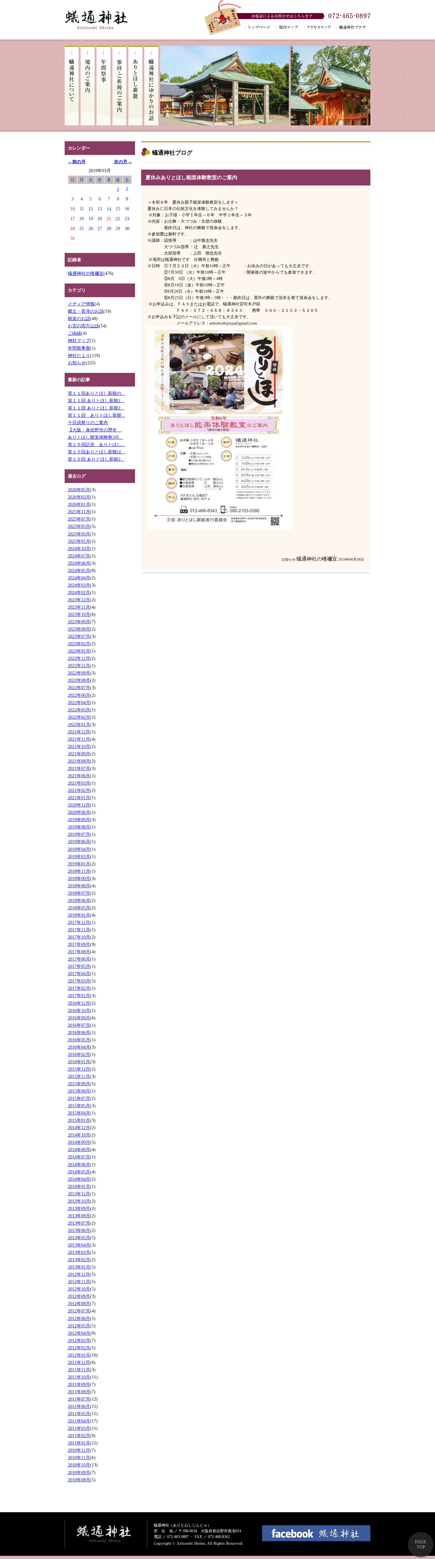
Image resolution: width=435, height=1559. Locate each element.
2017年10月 (79, 937)
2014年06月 (79, 1164)
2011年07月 (79, 1399)
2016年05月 (79, 1039)
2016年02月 (79, 1054)
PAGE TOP (420, 1544)
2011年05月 (79, 1413)
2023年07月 (79, 636)
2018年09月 (79, 878)
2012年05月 (79, 1325)
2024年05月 (79, 570)
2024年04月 (79, 577)
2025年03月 (79, 533)
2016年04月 (79, 1047)
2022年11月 (79, 665)
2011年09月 (79, 1384)
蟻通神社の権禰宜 (85, 273)
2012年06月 (79, 1318)
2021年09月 (79, 753)
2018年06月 (79, 900)
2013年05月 (79, 1237)
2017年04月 (79, 973)
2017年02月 (79, 988)
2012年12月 (79, 1274)
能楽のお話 (79, 318)
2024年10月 (79, 548)
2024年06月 (79, 563)
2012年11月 (79, 1281)
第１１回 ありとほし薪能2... (96, 400)
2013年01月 (79, 1266)
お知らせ (77, 362)
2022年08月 (79, 680)
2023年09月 (79, 621)
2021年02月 (79, 790)
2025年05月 (79, 526)
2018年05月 (79, 907)
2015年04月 (79, 1112)
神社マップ (79, 340)
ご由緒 (74, 333)
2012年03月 (79, 1340)
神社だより (79, 355)
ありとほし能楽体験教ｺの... (95, 437)
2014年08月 (79, 1149)
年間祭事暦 (79, 348)
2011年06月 (79, 1406)
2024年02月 (79, 592)
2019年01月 (79, 863)
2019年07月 (79, 834)
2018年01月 (79, 915)
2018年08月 (79, 885)
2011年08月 (79, 1391)
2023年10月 (79, 614)
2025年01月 (79, 541)
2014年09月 (79, 1142)
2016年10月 (79, 1010)
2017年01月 (79, 995)
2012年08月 (79, 1303)
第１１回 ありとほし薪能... (96, 415)
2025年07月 (79, 518)
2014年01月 (79, 1186)
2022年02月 (79, 717)
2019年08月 (79, 826)
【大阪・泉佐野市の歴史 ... (95, 429)
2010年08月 (79, 1479)
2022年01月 (79, 724)
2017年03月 (79, 980)
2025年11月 (79, 511)
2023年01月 (79, 651)
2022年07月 (79, 687)
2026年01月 (79, 504)
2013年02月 (79, 1259)
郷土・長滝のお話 (85, 311)
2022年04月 (79, 702)
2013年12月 (79, 1193)
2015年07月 (79, 1098)
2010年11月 (79, 1457)
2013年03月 (79, 1252)
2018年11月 (79, 871)
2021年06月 (79, 775)
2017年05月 (79, 966)
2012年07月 (79, 1310)
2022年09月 (79, 672)
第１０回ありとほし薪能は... (96, 451)
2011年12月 (79, 1362)
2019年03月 (79, 856)
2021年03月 (79, 783)
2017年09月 (79, 944)
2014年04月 (79, 1179)
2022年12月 (79, 658)
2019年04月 (79, 849)
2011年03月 (79, 1428)
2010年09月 (79, 1472)
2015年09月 (79, 1083)
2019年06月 (79, 841)
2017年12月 (79, 922)
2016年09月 (79, 1017)
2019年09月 (79, 819)
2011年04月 (79, 1420)
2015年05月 (79, 1105)
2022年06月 (79, 695)
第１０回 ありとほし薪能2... (96, 459)
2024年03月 (79, 585)
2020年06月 (79, 812)
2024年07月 (79, 555)
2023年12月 (79, 599)
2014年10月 (79, 1134)
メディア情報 (81, 303)
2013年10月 (79, 1201)
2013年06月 (79, 1230)
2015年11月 (79, 1076)
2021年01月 (79, 797)
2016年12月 (79, 1003)
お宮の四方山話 (83, 325)
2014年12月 (79, 1127)
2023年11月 (79, 607)
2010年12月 (79, 1450)
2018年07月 (79, 893)
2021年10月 (79, 746)
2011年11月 (79, 1369)
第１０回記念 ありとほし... (96, 444)
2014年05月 (79, 1171)
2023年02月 (79, 643)
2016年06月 (79, 1032)
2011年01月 (79, 1442)
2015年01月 (79, 1120)
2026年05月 (79, 489)
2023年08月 (79, 629)
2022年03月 (79, 709)
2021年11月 (79, 739)
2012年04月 (79, 1333)
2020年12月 (79, 804)
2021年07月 (79, 768)
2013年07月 (79, 1223)
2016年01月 (79, 1061)
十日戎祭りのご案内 (88, 422)
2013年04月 (79, 1245)
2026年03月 (79, 497)
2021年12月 (79, 731)
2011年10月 (79, 1377)
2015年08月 (79, 1091)
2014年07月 (79, 1156)
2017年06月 (79, 958)
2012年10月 (79, 1288)
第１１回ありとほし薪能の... (96, 393)
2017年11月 (79, 929)
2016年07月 (79, 1025)
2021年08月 (79, 761)
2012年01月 (79, 1355)
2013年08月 (79, 1215)
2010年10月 (79, 1464)
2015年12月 (79, 1069)
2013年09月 (79, 1208)
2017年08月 (79, 951)
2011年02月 (79, 1435)
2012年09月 (79, 1296)
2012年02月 (79, 1347)
